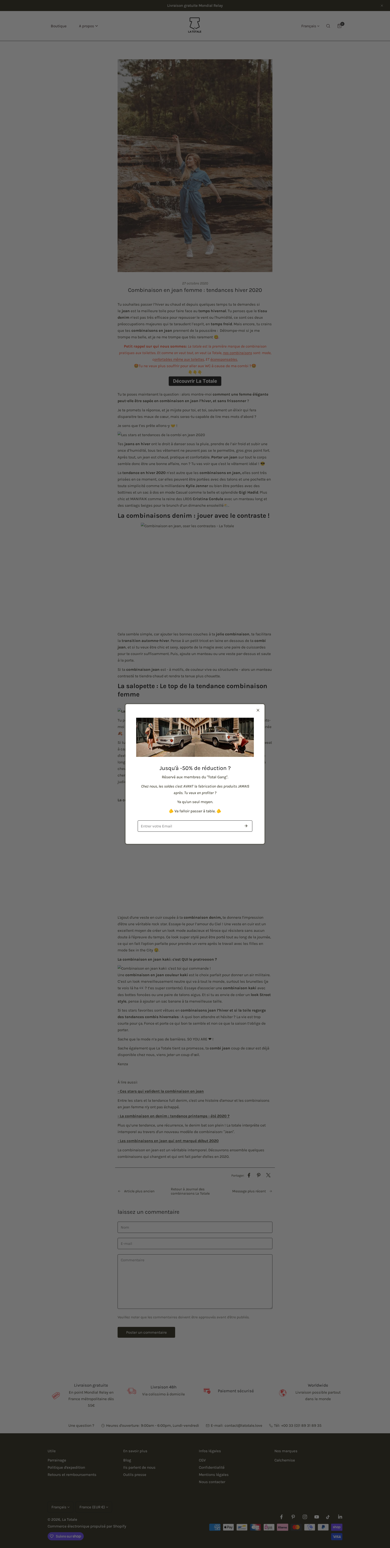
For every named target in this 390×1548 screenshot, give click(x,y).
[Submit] (246, 825)
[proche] (258, 710)
